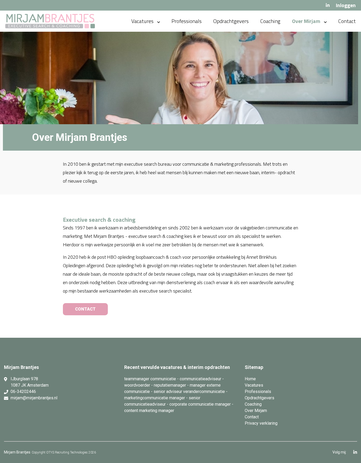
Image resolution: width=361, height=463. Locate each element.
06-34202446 (23, 391)
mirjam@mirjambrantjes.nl (34, 397)
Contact (347, 21)
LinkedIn (328, 5)
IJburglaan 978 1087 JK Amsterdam (30, 382)
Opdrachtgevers (231, 21)
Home (250, 378)
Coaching (270, 21)
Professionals (187, 21)
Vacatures (142, 21)
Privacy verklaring (261, 423)
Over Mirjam (306, 21)
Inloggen (346, 5)
